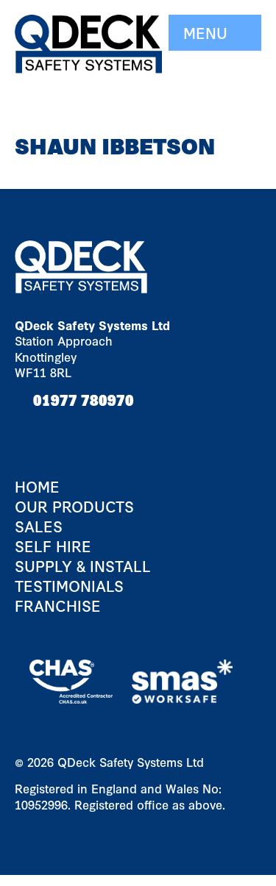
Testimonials (69, 586)
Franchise (58, 605)
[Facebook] (29, 428)
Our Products (74, 506)
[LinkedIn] (114, 428)
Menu (207, 32)
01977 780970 (83, 399)
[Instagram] (88, 428)
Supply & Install (83, 566)
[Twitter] (59, 428)
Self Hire (53, 546)
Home (37, 486)
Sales (39, 526)
